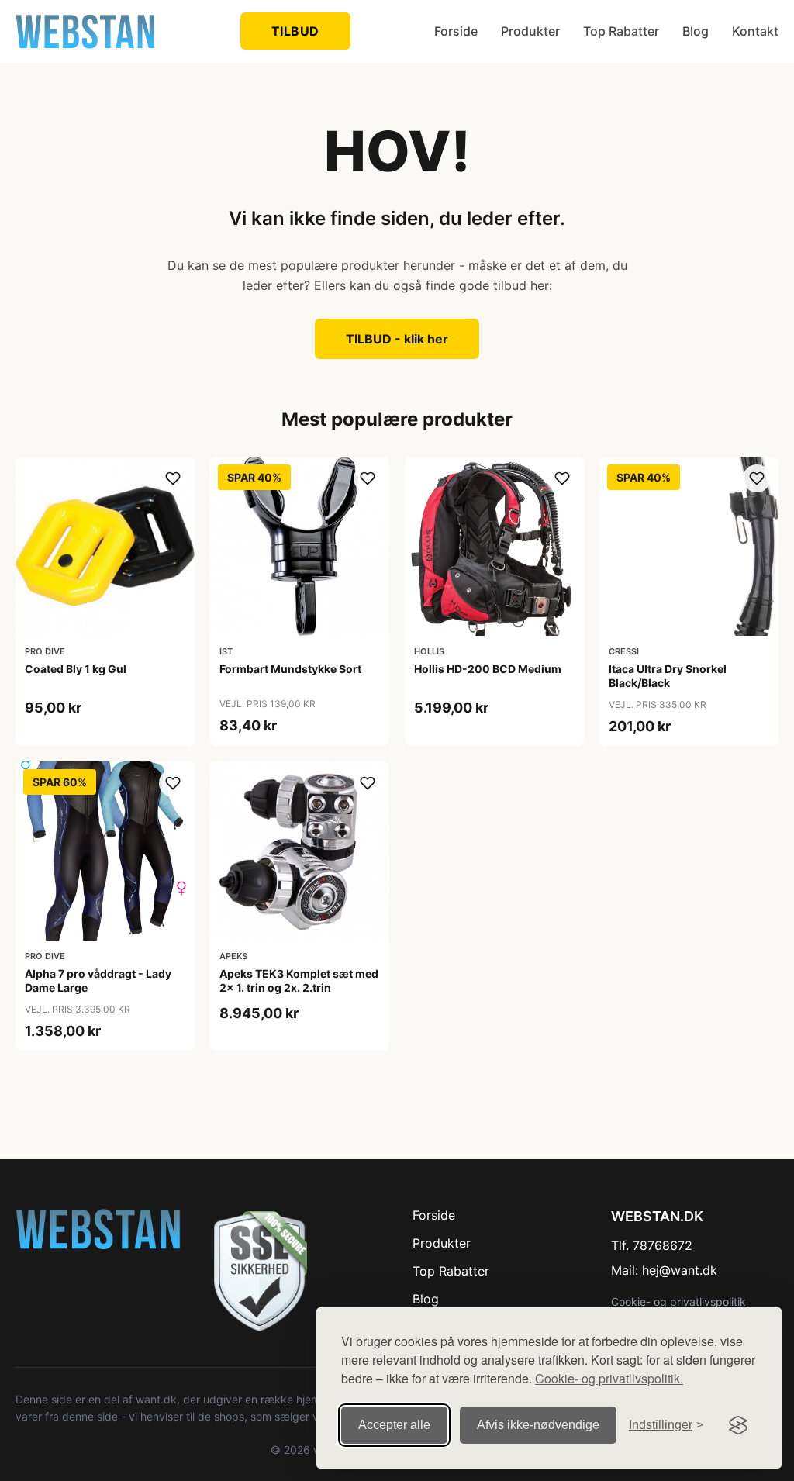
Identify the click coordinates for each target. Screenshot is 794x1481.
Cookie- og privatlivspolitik (678, 1301)
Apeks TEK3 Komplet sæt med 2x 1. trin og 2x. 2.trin (298, 980)
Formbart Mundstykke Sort (290, 668)
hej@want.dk (679, 1270)
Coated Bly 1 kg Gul (75, 668)
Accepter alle (394, 1424)
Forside (456, 31)
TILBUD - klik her (397, 339)
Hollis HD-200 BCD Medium (487, 668)
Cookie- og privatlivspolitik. (609, 1378)
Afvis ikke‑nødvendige (538, 1424)
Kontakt (755, 31)
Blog (695, 31)
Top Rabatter (621, 31)
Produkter (530, 31)
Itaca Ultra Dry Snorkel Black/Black (668, 675)
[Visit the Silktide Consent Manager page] (738, 1425)
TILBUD (295, 31)
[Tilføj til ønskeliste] (173, 478)
